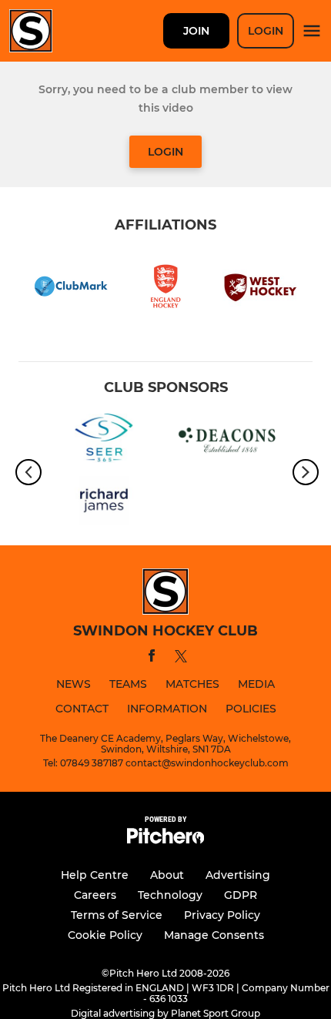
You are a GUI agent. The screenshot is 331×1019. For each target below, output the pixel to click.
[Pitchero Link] (165, 840)
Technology (170, 895)
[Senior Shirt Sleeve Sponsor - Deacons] (227, 441)
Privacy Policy (222, 915)
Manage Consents (214, 935)
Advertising (238, 875)
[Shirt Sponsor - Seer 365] (104, 441)
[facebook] (151, 658)
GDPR (240, 895)
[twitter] (181, 658)
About (167, 875)
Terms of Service (116, 915)
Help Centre (95, 875)
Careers (95, 895)
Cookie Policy (105, 935)
